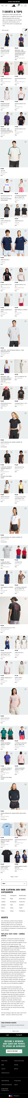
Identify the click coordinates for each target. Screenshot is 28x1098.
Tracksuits (22, 901)
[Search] (22, 5)
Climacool (5, 22)
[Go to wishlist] (6, 5)
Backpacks (13, 901)
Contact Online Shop (19, 1060)
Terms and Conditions (6, 1084)
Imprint (16, 1084)
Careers (3, 1068)
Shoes (11, 908)
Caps (11, 905)
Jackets (3, 901)
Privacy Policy (17, 1080)
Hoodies (3, 905)
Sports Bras (22, 898)
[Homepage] (13, 6)
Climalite (13, 22)
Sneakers (21, 905)
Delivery (16, 1068)
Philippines (16, 1095)
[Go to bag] (25, 5)
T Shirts (3, 898)
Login (7, 1035)
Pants (2, 911)
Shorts (3, 908)
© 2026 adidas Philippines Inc (5, 1089)
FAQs (2, 1064)
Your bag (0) (19, 1035)
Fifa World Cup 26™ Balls (22, 911)
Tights (20, 908)
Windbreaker (22, 895)
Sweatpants (13, 895)
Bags (11, 898)
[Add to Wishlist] (11, 35)
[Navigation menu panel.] (2, 5)
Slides (12, 911)
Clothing (3, 895)
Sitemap (16, 1064)
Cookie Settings (5, 1080)
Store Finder (4, 1060)
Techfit (19, 20)
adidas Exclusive (5, 1072)
